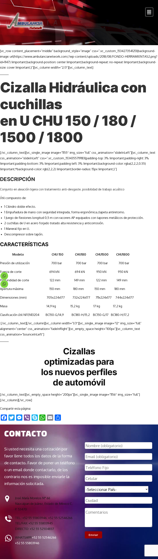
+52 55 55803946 (27, 543)
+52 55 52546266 (44, 537)
